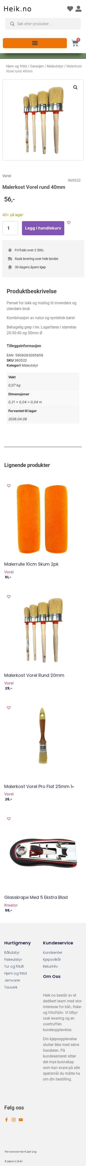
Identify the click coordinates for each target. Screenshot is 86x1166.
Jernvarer (12, 980)
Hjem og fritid (16, 66)
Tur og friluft (14, 966)
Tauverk (10, 987)
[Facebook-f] (6, 1120)
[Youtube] (21, 1120)
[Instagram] (13, 1120)
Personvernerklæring (21, 1151)
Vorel (6, 175)
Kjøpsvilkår (52, 959)
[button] (34, 42)
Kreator (11, 905)
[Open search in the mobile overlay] (43, 24)
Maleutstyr (55, 66)
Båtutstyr (12, 952)
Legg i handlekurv (43, 228)
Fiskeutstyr (13, 959)
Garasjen (37, 66)
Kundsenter (52, 952)
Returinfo (50, 966)
